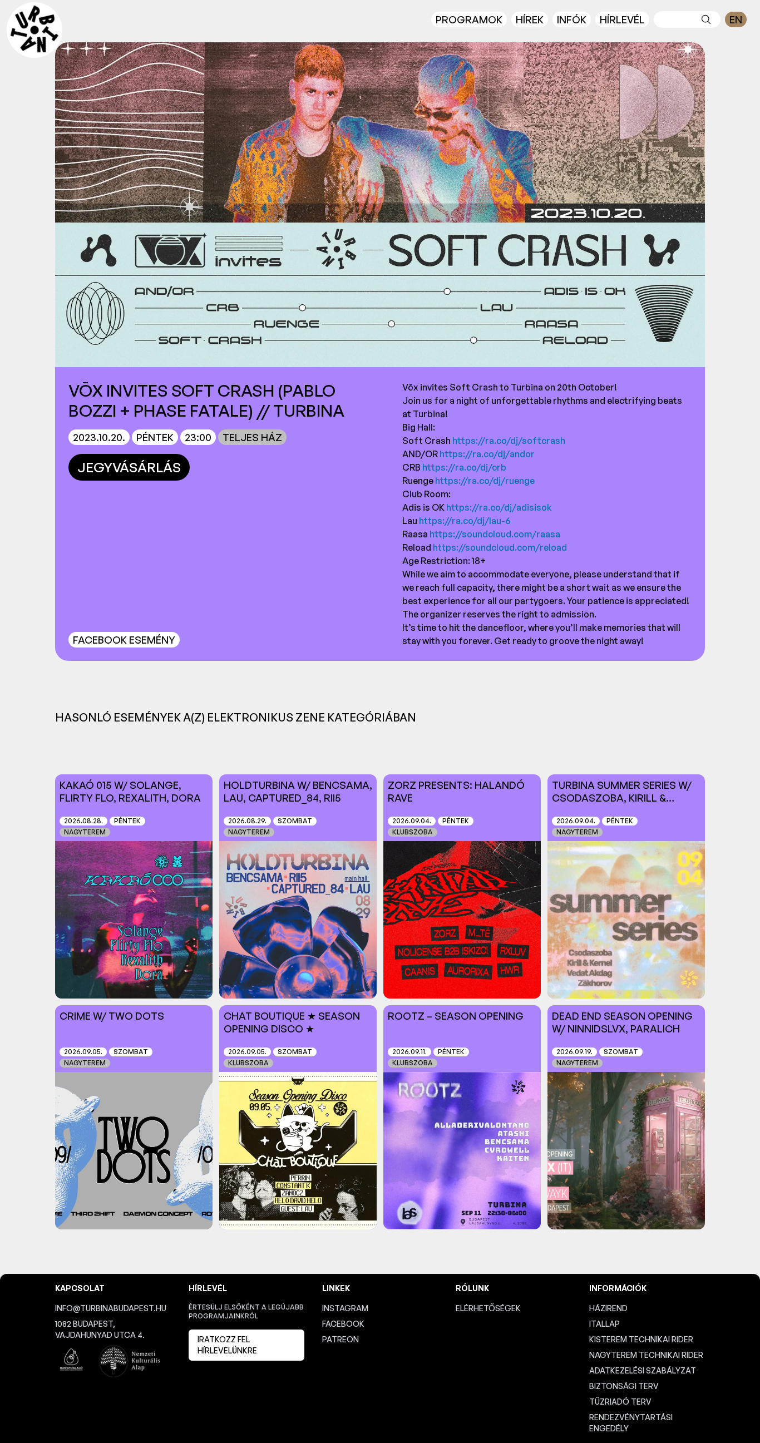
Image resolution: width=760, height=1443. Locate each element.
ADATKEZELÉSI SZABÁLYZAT (642, 1370)
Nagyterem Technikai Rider (646, 1355)
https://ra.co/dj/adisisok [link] (499, 507)
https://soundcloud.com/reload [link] (500, 547)
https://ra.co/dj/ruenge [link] (485, 480)
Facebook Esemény (124, 640)
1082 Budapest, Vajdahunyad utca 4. (100, 1329)
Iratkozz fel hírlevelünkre (227, 1345)
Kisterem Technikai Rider (641, 1339)
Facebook (343, 1323)
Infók (571, 19)
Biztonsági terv (624, 1386)
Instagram (345, 1308)
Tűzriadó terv (620, 1401)
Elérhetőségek (488, 1308)
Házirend (608, 1308)
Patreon (340, 1339)
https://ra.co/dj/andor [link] (487, 453)
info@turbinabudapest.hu (110, 1308)
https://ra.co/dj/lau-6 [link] (465, 520)
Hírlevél (622, 19)
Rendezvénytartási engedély (631, 1422)
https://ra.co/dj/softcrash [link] (508, 440)
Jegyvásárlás (129, 467)
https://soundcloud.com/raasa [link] (495, 534)
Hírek (530, 19)
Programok (469, 19)
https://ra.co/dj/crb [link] (464, 467)
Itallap (604, 1323)
